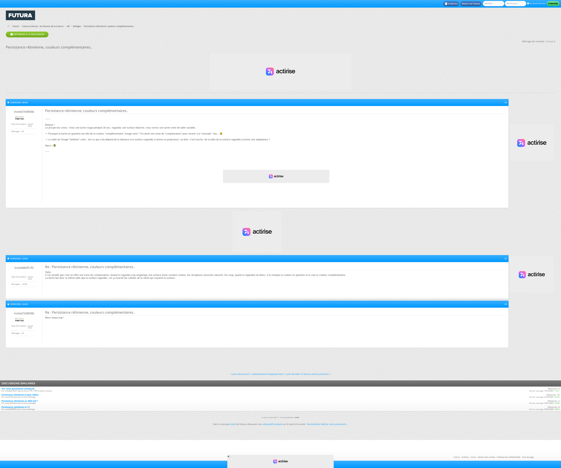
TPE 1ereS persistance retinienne (17, 388)
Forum (16, 26)
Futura (457, 457)
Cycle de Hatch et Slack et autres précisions (307, 374)
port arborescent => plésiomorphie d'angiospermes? (258, 374)
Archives (465, 457)
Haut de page (528, 457)
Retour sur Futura (471, 3)
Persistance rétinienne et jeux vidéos (20, 394)
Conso (473, 457)
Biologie (77, 26)
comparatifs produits (272, 424)
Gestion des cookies (486, 457)
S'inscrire (451, 3)
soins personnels (337, 424)
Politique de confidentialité (508, 457)
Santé (233, 424)
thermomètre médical (317, 424)
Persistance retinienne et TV (15, 407)
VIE (68, 26)
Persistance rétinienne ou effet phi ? (19, 401)
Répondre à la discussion (27, 34)
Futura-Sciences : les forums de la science (42, 26)
